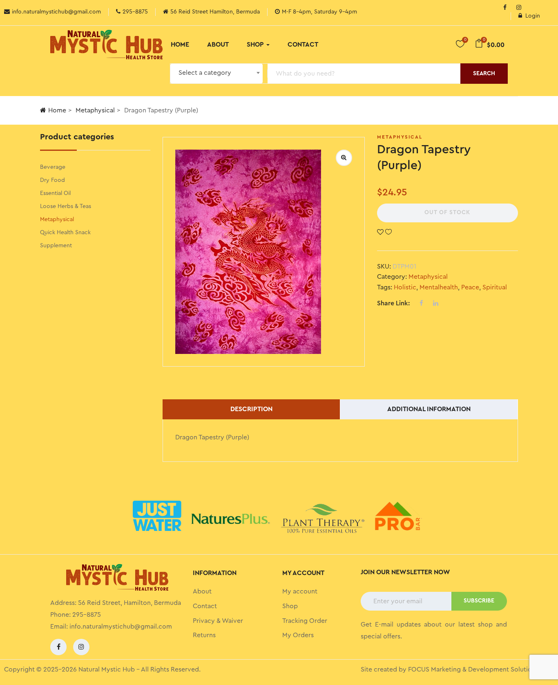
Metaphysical (95, 110)
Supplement (56, 245)
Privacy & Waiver (218, 621)
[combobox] (216, 73)
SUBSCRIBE (479, 601)
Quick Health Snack (65, 232)
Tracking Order (304, 621)
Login (532, 16)
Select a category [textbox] (205, 72)
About (218, 44)
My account (299, 591)
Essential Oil (55, 193)
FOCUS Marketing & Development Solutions (473, 669)
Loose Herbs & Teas (65, 206)
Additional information (429, 409)
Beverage (52, 167)
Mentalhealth (439, 287)
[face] (505, 8)
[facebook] (58, 647)
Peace (470, 287)
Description (251, 409)
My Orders (298, 635)
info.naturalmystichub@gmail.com (120, 626)
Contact (303, 44)
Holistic (405, 287)
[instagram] (518, 8)
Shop (256, 44)
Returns (204, 635)
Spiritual (494, 287)
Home (180, 44)
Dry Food (52, 180)
